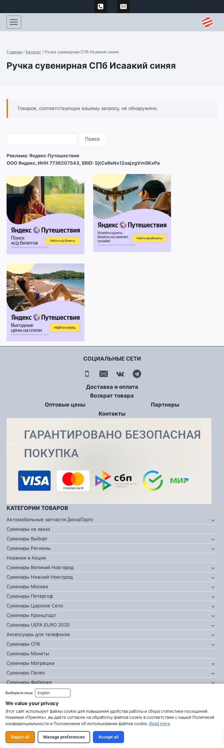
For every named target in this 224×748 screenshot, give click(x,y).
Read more (159, 723)
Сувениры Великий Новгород (40, 567)
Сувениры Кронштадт (31, 615)
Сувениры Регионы (29, 548)
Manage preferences (64, 737)
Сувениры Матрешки (30, 663)
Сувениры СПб (23, 644)
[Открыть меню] (14, 22)
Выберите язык (19, 693)
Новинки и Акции (26, 558)
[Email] (103, 374)
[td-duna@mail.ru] (123, 6)
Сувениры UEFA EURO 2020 (38, 625)
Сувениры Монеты (28, 653)
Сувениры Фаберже (29, 682)
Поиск (92, 139)
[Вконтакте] (120, 374)
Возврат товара (112, 395)
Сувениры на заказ (28, 529)
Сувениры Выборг (27, 538)
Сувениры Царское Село (35, 605)
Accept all (108, 737)
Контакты (112, 413)
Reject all (20, 737)
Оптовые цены (65, 404)
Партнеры (165, 404)
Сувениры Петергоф (30, 596)
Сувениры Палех (26, 672)
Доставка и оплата (112, 387)
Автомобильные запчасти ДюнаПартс (50, 519)
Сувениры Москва (27, 586)
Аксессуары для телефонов (38, 634)
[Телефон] (87, 374)
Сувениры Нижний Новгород (40, 577)
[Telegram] (137, 374)
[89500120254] (100, 6)
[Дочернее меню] (212, 520)
